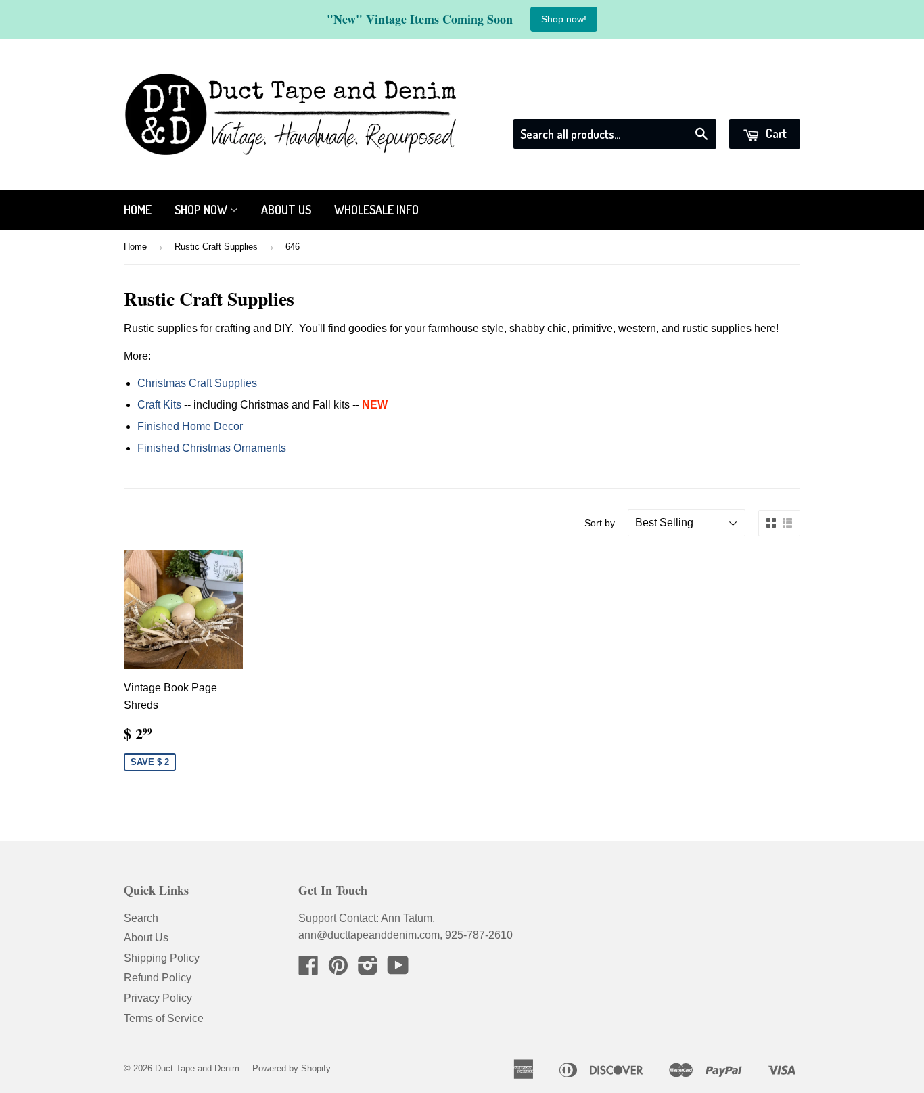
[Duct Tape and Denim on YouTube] (398, 969)
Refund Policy (157, 977)
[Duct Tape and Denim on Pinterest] (338, 969)
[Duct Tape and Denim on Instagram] (368, 969)
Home (138, 209)
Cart (775, 133)
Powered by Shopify (291, 1068)
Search (141, 918)
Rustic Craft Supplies (216, 246)
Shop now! (563, 19)
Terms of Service (164, 1018)
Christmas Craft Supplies (197, 383)
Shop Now (202, 209)
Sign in (678, 102)
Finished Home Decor (190, 426)
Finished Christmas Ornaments (211, 448)
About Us (286, 209)
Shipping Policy (162, 958)
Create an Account (757, 102)
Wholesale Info (376, 209)
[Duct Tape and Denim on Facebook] (308, 969)
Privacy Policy (158, 998)
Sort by (599, 522)
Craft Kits (159, 405)
